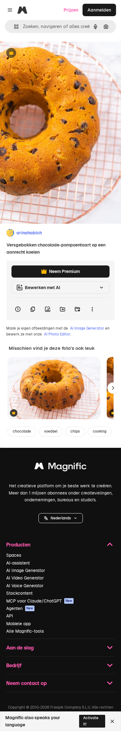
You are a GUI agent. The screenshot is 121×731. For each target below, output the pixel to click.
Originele (41, 53)
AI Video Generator (25, 578)
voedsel (50, 431)
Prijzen (71, 10)
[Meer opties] (92, 309)
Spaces (13, 555)
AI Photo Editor (57, 334)
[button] (60, 518)
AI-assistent (18, 563)
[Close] (112, 721)
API (9, 616)
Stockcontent (19, 593)
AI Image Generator (87, 328)
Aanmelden (99, 10)
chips (75, 431)
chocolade (22, 431)
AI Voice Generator (24, 585)
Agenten (19, 608)
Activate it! (90, 720)
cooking (99, 431)
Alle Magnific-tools (25, 631)
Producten (18, 544)
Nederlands (61, 518)
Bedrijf (13, 665)
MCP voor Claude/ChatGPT (39, 601)
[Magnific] (60, 467)
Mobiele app (18, 623)
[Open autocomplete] (13, 26)
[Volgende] (113, 388)
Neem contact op (26, 683)
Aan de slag (20, 647)
